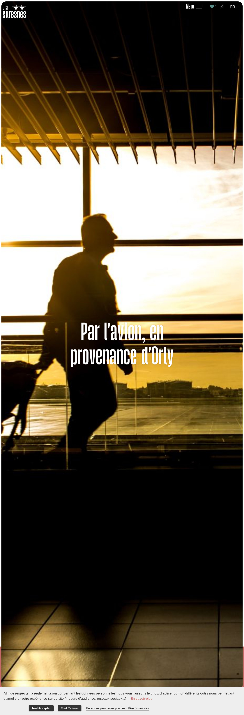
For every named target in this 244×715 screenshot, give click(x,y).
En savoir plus (141, 698)
